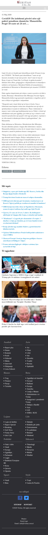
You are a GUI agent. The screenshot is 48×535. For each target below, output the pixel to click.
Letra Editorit (10, 369)
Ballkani (30, 384)
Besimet (30, 433)
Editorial (8, 358)
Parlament (8, 455)
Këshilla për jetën (33, 425)
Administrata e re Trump (32, 395)
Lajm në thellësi (11, 422)
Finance (8, 381)
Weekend (30, 435)
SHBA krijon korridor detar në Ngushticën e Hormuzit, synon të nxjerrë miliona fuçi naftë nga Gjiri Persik (23, 208)
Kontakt (28, 505)
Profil (7, 356)
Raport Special (10, 425)
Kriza (7, 466)
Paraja (7, 384)
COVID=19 (6, 171)
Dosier (7, 350)
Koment (8, 353)
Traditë (29, 361)
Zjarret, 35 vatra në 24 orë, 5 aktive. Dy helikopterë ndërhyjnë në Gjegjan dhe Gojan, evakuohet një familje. (23, 214)
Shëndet (30, 422)
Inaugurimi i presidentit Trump (35, 401)
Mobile (29, 452)
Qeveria (8, 468)
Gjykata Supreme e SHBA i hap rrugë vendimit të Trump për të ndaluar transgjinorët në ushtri (22, 276)
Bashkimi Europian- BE (12, 462)
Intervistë (8, 364)
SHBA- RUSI (32, 413)
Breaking (8, 427)
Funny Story (9, 433)
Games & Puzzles (33, 483)
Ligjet (7, 458)
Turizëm (8, 386)
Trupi (29, 480)
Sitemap (17, 505)
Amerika (30, 389)
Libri (29, 353)
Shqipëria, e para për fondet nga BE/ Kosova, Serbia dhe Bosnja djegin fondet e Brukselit (23, 192)
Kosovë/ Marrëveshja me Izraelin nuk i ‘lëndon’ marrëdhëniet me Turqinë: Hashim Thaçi (22, 301)
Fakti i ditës (9, 444)
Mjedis (29, 447)
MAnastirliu (19, 171)
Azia (28, 407)
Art (28, 348)
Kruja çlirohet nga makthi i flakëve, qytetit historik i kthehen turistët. (22, 228)
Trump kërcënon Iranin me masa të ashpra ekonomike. (23, 197)
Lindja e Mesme (33, 392)
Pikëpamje (9, 366)
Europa (29, 386)
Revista (29, 364)
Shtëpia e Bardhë (33, 405)
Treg (6, 378)
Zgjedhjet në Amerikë (35, 378)
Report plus (9, 348)
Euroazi (30, 381)
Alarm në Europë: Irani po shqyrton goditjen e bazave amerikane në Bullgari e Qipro (22, 239)
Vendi (7, 447)
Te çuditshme (31, 430)
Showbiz (30, 358)
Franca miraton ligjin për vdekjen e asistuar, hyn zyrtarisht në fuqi (20, 245)
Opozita (8, 471)
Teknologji (31, 444)
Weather (30, 455)
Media (7, 361)
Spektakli (30, 366)
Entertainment (32, 427)
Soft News (9, 430)
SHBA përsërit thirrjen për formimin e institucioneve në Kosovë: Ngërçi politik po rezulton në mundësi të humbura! (24, 202)
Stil (28, 356)
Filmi (29, 350)
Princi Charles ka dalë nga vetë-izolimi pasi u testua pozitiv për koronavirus (23, 325)
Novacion (30, 450)
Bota (6, 483)
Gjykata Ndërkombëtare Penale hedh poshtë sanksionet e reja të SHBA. (23, 234)
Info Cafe (8, 435)
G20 (28, 410)
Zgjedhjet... (9, 452)
